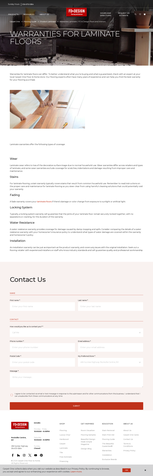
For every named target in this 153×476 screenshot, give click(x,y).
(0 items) (144, 14)
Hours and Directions (105, 14)
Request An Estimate (123, 14)
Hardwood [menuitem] (64, 439)
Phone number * (17, 341)
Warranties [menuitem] (107, 451)
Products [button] (13, 14)
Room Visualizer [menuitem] (88, 430)
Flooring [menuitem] (63, 430)
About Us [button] (44, 14)
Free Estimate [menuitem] (66, 457)
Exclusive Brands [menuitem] (109, 459)
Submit (76, 406)
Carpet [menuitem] (62, 444)
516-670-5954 (28, 4)
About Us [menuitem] (127, 430)
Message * (14, 371)
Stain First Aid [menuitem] (108, 435)
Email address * (84, 341)
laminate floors (44, 201)
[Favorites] (140, 14)
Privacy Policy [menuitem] (129, 451)
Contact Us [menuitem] (128, 439)
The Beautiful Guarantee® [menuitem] (108, 445)
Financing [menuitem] (64, 461)
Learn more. (76, 472)
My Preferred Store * (86, 356)
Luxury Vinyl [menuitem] (65, 435)
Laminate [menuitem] (64, 448)
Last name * (83, 300)
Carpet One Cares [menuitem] (131, 435)
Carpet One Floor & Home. (29, 461)
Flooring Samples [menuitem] (88, 435)
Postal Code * (15, 356)
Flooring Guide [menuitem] (108, 439)
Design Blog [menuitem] (86, 449)
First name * (15, 300)
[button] (135, 14)
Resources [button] (29, 14)
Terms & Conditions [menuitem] (128, 445)
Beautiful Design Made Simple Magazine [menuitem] (88, 441)
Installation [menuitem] (107, 455)
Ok (126, 470)
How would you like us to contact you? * (26, 326)
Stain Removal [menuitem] (108, 430)
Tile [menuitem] (61, 452)
